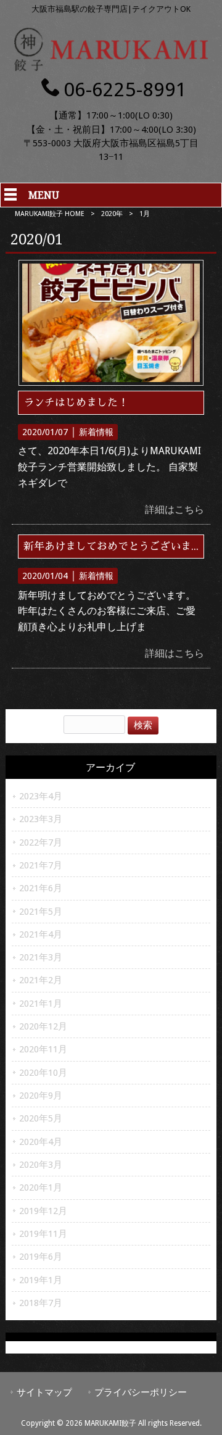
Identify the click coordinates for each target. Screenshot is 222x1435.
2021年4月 (40, 934)
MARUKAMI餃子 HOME (49, 214)
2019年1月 (40, 1280)
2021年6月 (40, 888)
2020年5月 (40, 1118)
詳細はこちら (174, 509)
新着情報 (96, 432)
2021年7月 (40, 865)
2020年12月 (43, 1026)
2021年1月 (40, 1003)
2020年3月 (40, 1164)
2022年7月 (40, 842)
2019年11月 (43, 1233)
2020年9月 (40, 1095)
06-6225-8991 (125, 89)
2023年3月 (40, 819)
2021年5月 (40, 911)
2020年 (112, 214)
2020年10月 (43, 1072)
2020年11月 (43, 1049)
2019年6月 (40, 1256)
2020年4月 (40, 1141)
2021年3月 (40, 957)
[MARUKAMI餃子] (111, 67)
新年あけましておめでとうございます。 (117, 546)
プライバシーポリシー (140, 1392)
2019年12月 (43, 1211)
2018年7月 (40, 1302)
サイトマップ (44, 1392)
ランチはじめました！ (75, 402)
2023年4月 (40, 796)
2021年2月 (40, 980)
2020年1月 (40, 1187)
